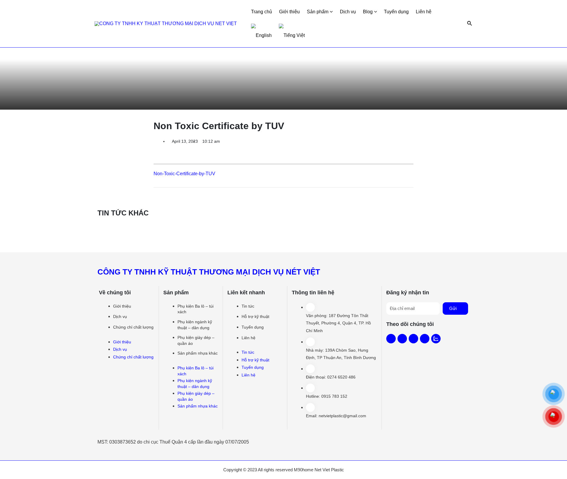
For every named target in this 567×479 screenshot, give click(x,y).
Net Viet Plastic (329, 469)
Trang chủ (261, 11)
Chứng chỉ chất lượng (133, 327)
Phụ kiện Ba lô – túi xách (195, 309)
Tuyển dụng (396, 11)
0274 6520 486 (341, 377)
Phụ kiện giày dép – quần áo (195, 340)
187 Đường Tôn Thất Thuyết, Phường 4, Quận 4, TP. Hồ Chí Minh (338, 323)
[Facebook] (391, 338)
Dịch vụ (348, 11)
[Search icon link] (469, 23)
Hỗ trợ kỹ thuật (255, 316)
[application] (330, 12)
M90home (303, 469)
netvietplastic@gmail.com (342, 415)
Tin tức (248, 306)
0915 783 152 (334, 396)
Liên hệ (423, 11)
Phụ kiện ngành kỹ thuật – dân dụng (194, 324)
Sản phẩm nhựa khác (197, 353)
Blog (368, 11)
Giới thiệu (289, 11)
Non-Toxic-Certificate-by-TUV (184, 173)
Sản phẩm (317, 11)
